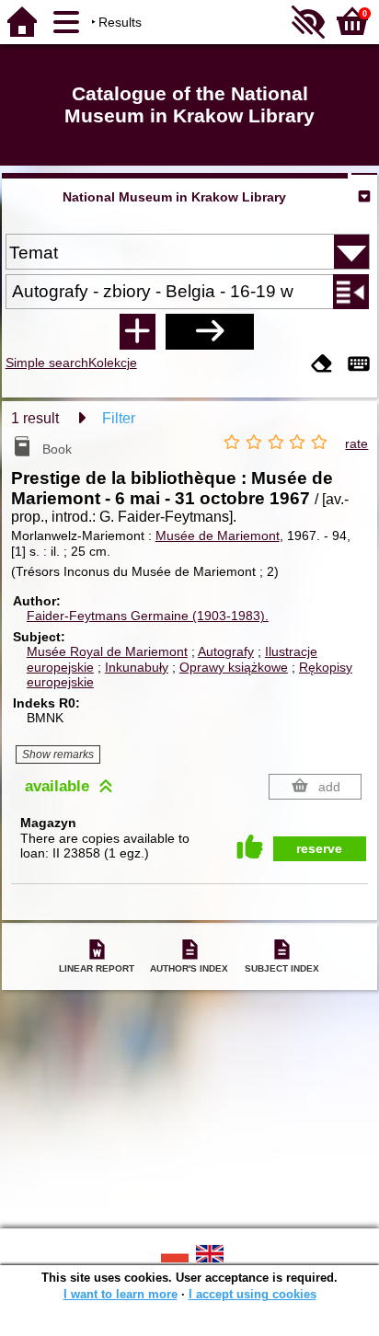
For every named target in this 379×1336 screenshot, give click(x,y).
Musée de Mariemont (217, 535)
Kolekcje (112, 362)
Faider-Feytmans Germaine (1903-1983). (148, 615)
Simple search (47, 362)
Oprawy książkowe (233, 667)
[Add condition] (137, 331)
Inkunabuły (136, 667)
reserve (319, 848)
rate (356, 443)
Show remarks (58, 754)
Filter (118, 418)
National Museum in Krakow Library (174, 197)
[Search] (210, 331)
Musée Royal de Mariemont (107, 651)
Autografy (226, 651)
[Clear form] (322, 364)
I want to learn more (120, 1294)
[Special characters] (358, 364)
